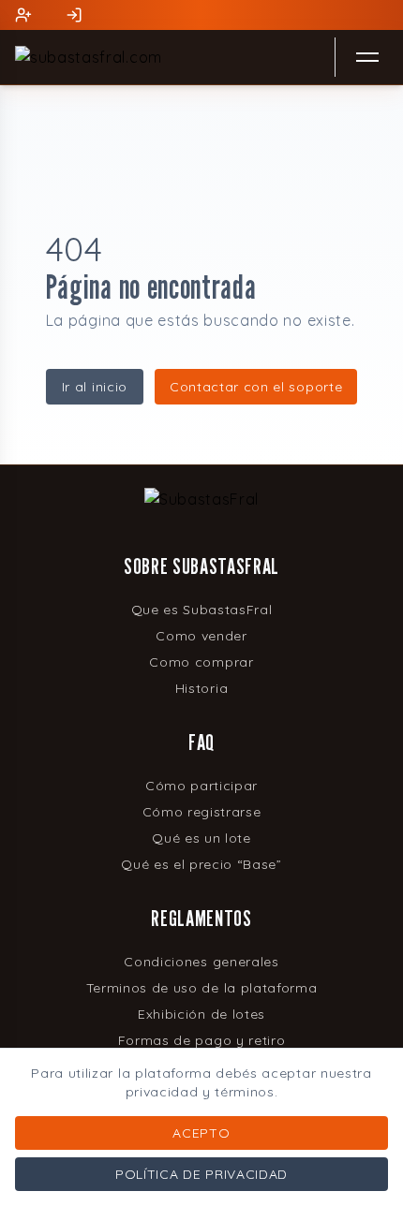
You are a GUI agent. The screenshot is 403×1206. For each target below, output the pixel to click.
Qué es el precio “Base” (201, 864)
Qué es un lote (201, 838)
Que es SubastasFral (202, 609)
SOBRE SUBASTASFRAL (201, 566)
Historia (201, 688)
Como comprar (201, 662)
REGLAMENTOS (201, 918)
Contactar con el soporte (256, 386)
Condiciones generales (201, 961)
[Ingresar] (72, 15)
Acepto (201, 1133)
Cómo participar (201, 785)
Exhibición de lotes (201, 1014)
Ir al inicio (94, 386)
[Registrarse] (21, 15)
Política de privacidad (201, 1174)
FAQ (201, 742)
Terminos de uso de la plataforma (202, 987)
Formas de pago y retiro (202, 1040)
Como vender (201, 635)
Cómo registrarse (201, 811)
